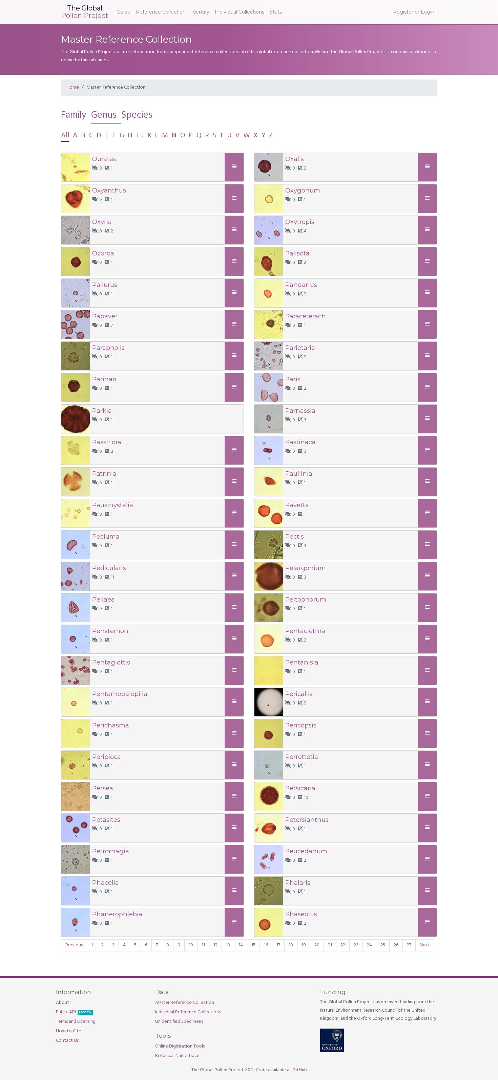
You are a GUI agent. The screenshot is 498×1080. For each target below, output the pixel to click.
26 (396, 945)
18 (291, 945)
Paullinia (298, 473)
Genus (104, 115)
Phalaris (297, 882)
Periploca (106, 757)
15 (253, 945)
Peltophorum (305, 599)
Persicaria (300, 788)
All (65, 135)
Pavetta (297, 505)
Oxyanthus (109, 190)
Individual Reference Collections (188, 1012)
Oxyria (102, 222)
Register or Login (413, 12)
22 (342, 945)
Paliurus (104, 285)
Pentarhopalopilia (119, 694)
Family (73, 115)
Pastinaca (300, 442)
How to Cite (68, 1031)
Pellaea (103, 599)
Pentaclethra (305, 631)
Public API (73, 1012)
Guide (123, 12)
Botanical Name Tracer (178, 1056)
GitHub (299, 1070)
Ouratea (104, 159)
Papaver (105, 316)
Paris (292, 379)
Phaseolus (301, 914)
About (62, 1003)
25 (382, 945)
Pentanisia (301, 662)
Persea (102, 788)
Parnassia (300, 410)
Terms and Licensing (76, 1022)
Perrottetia (301, 757)
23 (356, 945)
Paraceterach (305, 316)
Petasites (106, 820)
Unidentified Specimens (179, 1022)
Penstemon (110, 631)
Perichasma (110, 725)
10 (191, 945)
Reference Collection (161, 12)
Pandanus (301, 285)
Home (72, 87)
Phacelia (105, 882)
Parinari (104, 379)
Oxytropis (299, 222)
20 (316, 945)
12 (215, 945)
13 (228, 945)
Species (136, 115)
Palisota (297, 253)
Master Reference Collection (184, 1003)
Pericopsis (300, 725)
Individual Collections (239, 12)
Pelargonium (305, 568)
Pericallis (299, 694)
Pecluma (106, 536)
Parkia (102, 410)
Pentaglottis (111, 662)
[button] (235, 167)
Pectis (294, 536)
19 (304, 945)
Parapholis (108, 348)
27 (409, 945)
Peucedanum (306, 851)
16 (266, 945)
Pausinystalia (112, 505)
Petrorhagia (110, 851)
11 (203, 945)
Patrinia (104, 473)
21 (330, 945)
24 (369, 945)
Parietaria (300, 348)
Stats (276, 12)
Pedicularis (109, 568)
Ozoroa (103, 253)
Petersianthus (307, 820)
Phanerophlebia (117, 914)
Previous (74, 945)
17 (278, 945)
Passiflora (106, 442)
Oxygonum (302, 190)
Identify (200, 12)
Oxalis (294, 159)
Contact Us (67, 1040)
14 (240, 945)
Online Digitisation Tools (180, 1046)
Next (425, 945)
